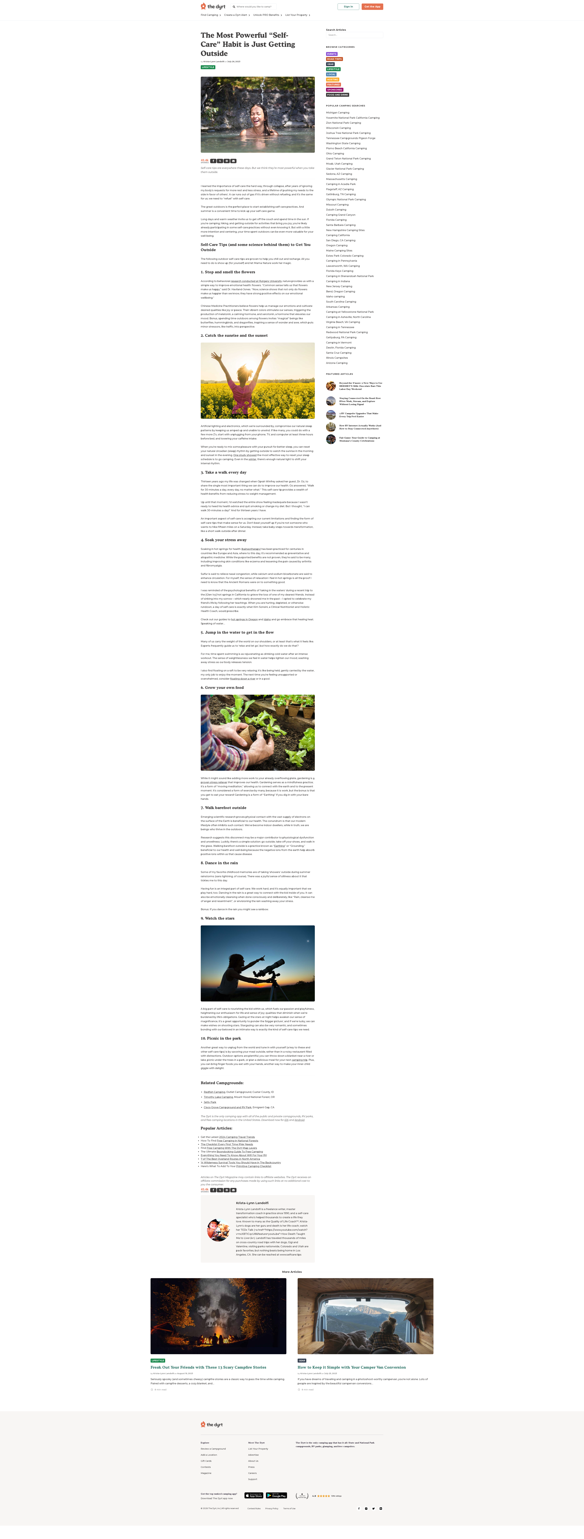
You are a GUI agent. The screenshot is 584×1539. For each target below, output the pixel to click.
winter (252, 459)
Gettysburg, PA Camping (341, 337)
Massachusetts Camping (341, 179)
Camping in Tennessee (340, 327)
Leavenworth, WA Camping (343, 266)
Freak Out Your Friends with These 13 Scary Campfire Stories (208, 1367)
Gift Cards (206, 1460)
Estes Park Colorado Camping (344, 255)
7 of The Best (209, 1159)
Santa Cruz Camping (338, 352)
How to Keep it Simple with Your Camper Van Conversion (352, 1367)
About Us (253, 1460)
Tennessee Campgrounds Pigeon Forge (350, 138)
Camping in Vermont (339, 342)
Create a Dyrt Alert (235, 15)
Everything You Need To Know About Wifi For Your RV (234, 1155)
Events (331, 54)
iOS (286, 1120)
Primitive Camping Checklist (253, 1166)
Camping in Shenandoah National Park (350, 276)
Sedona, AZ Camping (339, 173)
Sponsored (334, 89)
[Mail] (233, 161)
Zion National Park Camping (343, 122)
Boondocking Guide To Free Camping (240, 1151)
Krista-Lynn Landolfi (213, 61)
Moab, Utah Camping (339, 163)
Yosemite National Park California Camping (353, 117)
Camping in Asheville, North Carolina (348, 317)
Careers (252, 1473)
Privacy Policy (271, 1508)
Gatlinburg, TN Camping (341, 194)
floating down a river (242, 678)
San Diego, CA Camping (340, 240)
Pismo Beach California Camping (346, 148)
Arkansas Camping (338, 306)
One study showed (245, 455)
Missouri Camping (337, 204)
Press (251, 1467)
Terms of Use (289, 1508)
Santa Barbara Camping (341, 225)
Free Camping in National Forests (237, 1140)
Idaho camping (335, 296)
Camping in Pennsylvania (341, 260)
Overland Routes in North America (238, 1159)
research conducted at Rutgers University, (256, 281)
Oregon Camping (337, 245)
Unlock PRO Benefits (266, 15)
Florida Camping (336, 219)
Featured (333, 84)
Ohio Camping (335, 153)
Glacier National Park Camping (345, 168)
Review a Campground (213, 1448)
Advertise (253, 1454)
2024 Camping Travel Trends (237, 1137)
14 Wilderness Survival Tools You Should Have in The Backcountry (241, 1162)
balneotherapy (251, 549)
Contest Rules (254, 1508)
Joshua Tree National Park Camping (348, 133)
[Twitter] (220, 161)
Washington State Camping (343, 143)
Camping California (338, 235)
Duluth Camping (336, 209)
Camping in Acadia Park (341, 184)
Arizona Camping (337, 363)
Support (252, 1479)
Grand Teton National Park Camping (348, 158)
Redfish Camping (214, 1092)
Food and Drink (337, 94)
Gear (330, 64)
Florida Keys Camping (339, 271)
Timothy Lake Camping (218, 1097)
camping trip (300, 1059)
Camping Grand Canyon (340, 214)
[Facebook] (213, 161)
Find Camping (209, 15)
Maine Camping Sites (339, 250)
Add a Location (209, 1454)
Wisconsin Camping (338, 128)
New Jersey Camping (339, 286)
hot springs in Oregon (244, 619)
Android (299, 1120)
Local (331, 74)
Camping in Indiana (338, 281)
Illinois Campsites (337, 357)
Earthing (279, 845)
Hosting (332, 79)
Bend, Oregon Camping (340, 291)
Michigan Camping (337, 112)
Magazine (206, 1473)
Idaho (267, 619)
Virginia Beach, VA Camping (343, 322)
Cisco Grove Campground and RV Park (228, 1107)
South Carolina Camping (341, 301)
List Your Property (296, 15)
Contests (206, 1467)
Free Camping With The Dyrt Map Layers (232, 1148)
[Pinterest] (227, 161)
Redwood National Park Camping (347, 332)
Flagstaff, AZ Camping (340, 189)
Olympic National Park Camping (346, 199)
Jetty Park (210, 1102)
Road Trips (334, 59)
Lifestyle (208, 67)
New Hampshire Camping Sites (345, 230)
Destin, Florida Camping (341, 347)
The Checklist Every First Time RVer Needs (227, 1144)
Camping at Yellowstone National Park (350, 311)
